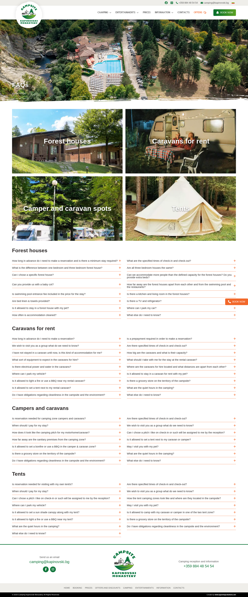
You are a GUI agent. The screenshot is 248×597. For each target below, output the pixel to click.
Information (162, 12)
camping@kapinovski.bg (49, 562)
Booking (77, 588)
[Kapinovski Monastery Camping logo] (124, 576)
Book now (226, 12)
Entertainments (125, 12)
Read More (65, 173)
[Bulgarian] (233, 2)
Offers (198, 12)
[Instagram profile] (172, 3)
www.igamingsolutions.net (225, 595)
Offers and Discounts (107, 588)
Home (15, 93)
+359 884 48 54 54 (199, 566)
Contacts (184, 12)
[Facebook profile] (166, 3)
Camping (103, 12)
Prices (147, 12)
